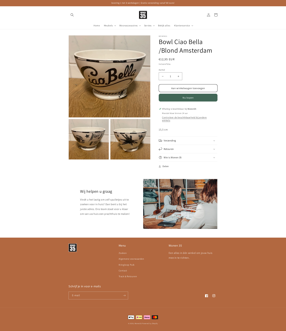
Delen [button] (166, 166)
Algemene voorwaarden (131, 258)
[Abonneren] (124, 295)
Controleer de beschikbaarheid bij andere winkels (184, 119)
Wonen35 (138, 323)
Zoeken (123, 253)
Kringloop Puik (127, 264)
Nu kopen (188, 97)
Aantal (162, 69)
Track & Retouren (128, 276)
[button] (72, 15)
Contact (123, 270)
